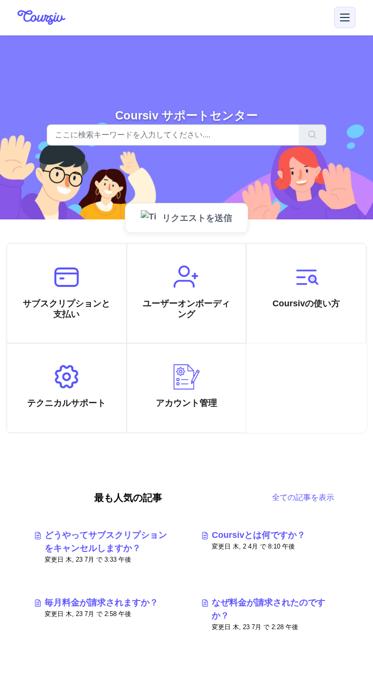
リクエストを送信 (197, 218)
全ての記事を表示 (303, 497)
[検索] (312, 135)
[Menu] (345, 17)
